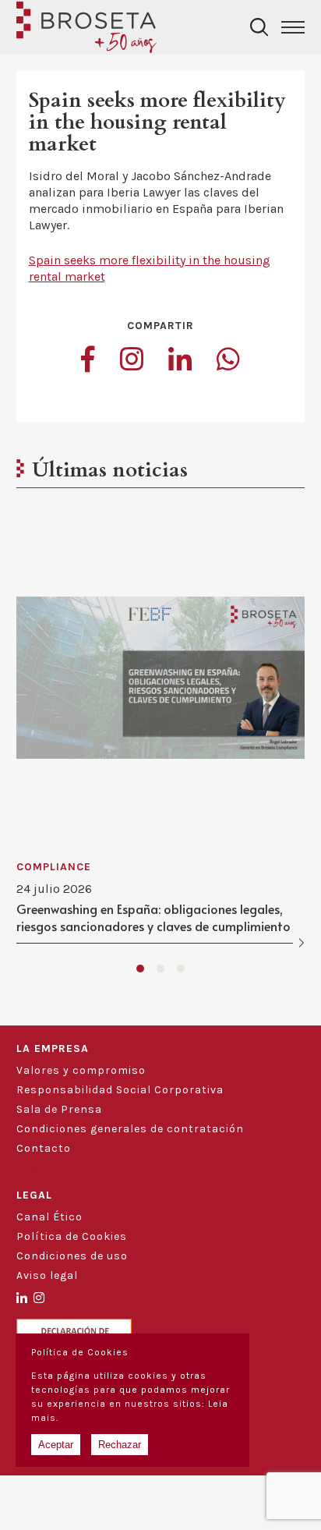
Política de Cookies (71, 1236)
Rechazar (119, 1444)
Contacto (43, 1148)
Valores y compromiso (81, 1070)
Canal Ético (49, 1217)
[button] (140, 968)
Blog (29, 1167)
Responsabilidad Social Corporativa (120, 1089)
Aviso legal (47, 1275)
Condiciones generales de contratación (130, 1128)
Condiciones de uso (72, 1256)
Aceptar (55, 1444)
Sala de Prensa (59, 1109)
